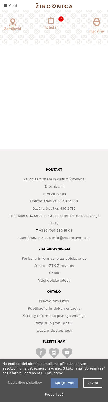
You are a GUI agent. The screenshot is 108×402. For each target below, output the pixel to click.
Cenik (54, 273)
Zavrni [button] (93, 383)
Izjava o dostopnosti (54, 330)
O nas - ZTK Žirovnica (54, 266)
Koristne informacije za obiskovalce (54, 258)
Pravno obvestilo (54, 301)
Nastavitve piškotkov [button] (25, 383)
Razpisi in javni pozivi (54, 323)
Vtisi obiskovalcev (54, 280)
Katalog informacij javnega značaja (54, 316)
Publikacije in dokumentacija (54, 308)
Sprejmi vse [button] (64, 383)
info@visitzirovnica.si (71, 238)
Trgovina (96, 31)
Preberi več (54, 395)
